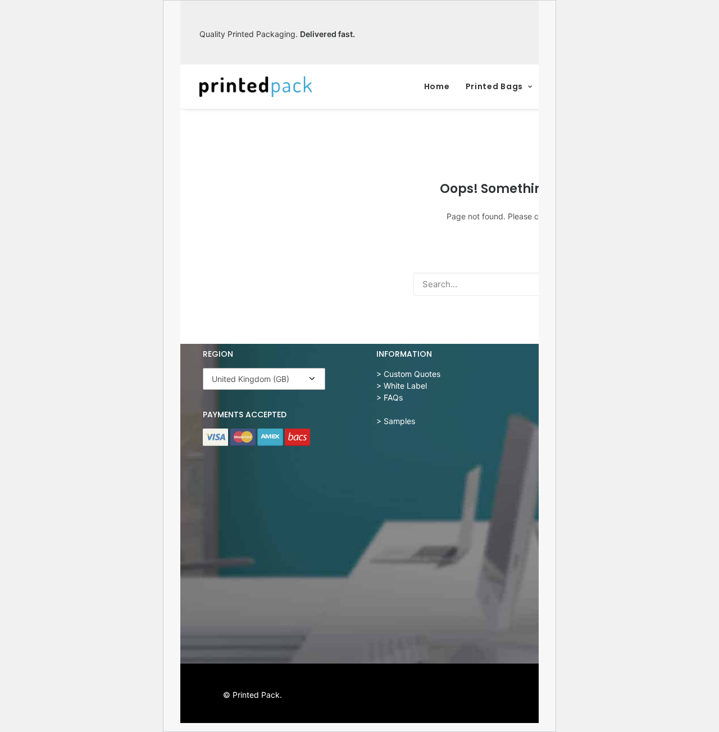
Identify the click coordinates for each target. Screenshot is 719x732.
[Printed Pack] (255, 86)
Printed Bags (494, 86)
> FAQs (389, 397)
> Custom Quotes (408, 374)
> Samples (395, 421)
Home (437, 86)
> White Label (401, 385)
